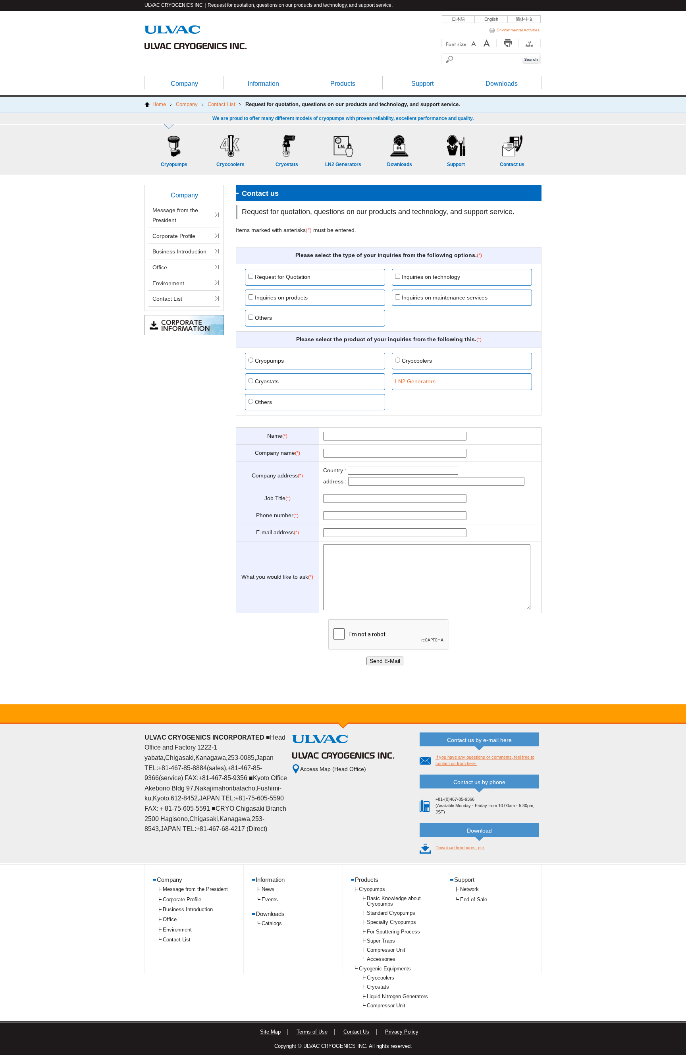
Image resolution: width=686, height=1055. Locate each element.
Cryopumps (372, 889)
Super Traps (381, 940)
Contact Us (356, 1032)
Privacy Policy (401, 1032)
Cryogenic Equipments (385, 968)
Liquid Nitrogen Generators (397, 996)
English (491, 19)
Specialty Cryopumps (391, 922)
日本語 (458, 19)
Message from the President (175, 215)
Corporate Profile (173, 236)
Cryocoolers (380, 977)
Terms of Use (312, 1032)
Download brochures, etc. (460, 847)
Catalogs (272, 923)
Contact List (167, 299)
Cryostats (378, 986)
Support (464, 880)
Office (159, 267)
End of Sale (473, 899)
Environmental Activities (518, 30)
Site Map (270, 1032)
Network (469, 889)
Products (366, 879)
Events (270, 899)
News (268, 889)
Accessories (381, 959)
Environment (168, 283)
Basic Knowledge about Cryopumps (394, 901)
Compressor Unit (386, 950)
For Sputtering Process (393, 931)
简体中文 (524, 19)
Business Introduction (179, 251)
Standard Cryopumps (391, 913)
